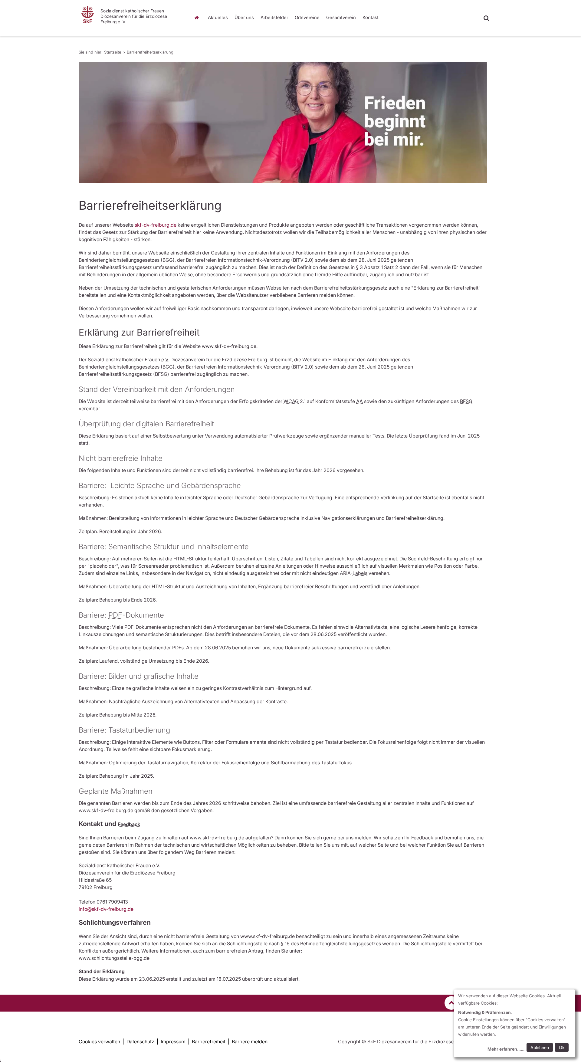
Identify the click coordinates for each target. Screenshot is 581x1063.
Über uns (244, 17)
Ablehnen (539, 1047)
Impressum (173, 1041)
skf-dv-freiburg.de (155, 225)
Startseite (198, 18)
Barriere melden (250, 1041)
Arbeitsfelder (274, 17)
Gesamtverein (341, 17)
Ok (562, 1047)
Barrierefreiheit (208, 1041)
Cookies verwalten (99, 1041)
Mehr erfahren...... (505, 1049)
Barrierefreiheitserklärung (150, 52)
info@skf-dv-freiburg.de (106, 909)
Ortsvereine (307, 17)
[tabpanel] (283, 122)
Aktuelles (218, 17)
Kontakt (371, 17)
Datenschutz (140, 1041)
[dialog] (514, 1023)
